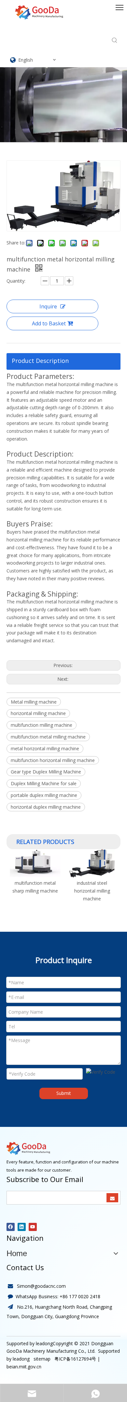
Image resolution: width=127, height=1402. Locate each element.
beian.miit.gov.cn (24, 1366)
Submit (63, 1093)
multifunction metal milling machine (48, 737)
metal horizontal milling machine (45, 748)
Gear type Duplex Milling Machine (46, 772)
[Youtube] (33, 1227)
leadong (21, 1359)
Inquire (48, 306)
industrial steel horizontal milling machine (90, 891)
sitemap (41, 1359)
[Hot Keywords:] (114, 40)
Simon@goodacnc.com (41, 1286)
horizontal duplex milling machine (46, 807)
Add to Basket (49, 323)
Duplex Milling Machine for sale (44, 783)
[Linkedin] (22, 1227)
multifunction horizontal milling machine (53, 760)
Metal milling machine (34, 702)
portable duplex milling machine (44, 795)
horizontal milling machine (38, 713)
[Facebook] (11, 1227)
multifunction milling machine (41, 725)
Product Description (40, 361)
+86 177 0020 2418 (80, 1296)
